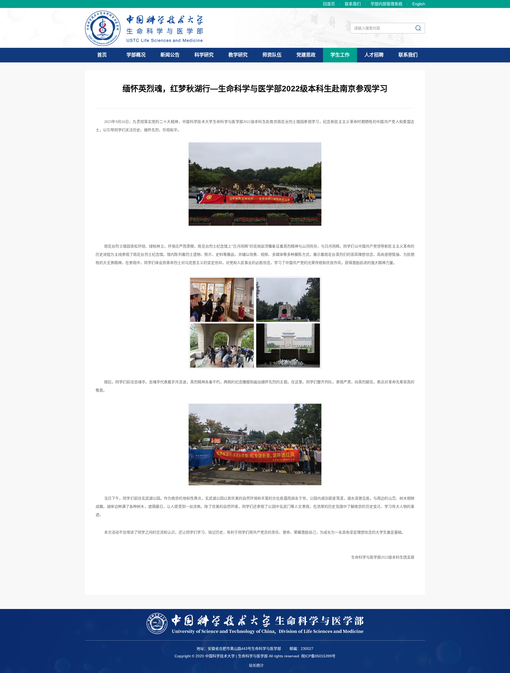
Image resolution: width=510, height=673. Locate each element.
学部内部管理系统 (386, 4)
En (418, 4)
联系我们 (353, 4)
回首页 (329, 4)
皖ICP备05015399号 (318, 656)
